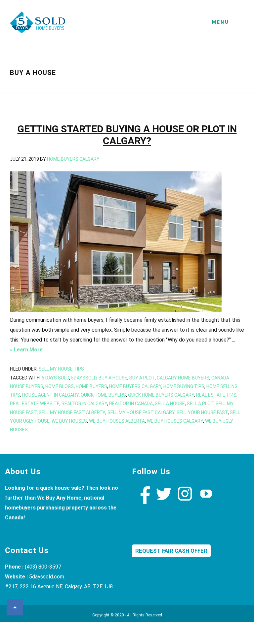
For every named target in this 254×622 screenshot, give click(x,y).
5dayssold (84, 377)
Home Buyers (91, 386)
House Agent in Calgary (50, 395)
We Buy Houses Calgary (38, 24)
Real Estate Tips (216, 395)
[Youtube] (206, 502)
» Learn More (37, 350)
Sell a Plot (200, 403)
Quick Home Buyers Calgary (161, 395)
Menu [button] (220, 22)
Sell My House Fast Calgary (141, 412)
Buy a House (113, 377)
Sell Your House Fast (202, 412)
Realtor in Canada (131, 403)
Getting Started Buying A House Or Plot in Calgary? (127, 135)
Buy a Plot (142, 377)
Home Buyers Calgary (135, 386)
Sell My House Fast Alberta (72, 412)
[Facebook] (142, 502)
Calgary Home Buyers (183, 377)
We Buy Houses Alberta (117, 421)
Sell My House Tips (61, 369)
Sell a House (170, 403)
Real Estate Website (35, 403)
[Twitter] (163, 502)
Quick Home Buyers (103, 395)
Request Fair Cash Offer (171, 551)
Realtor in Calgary (84, 403)
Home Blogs (59, 386)
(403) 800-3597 (43, 567)
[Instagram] (184, 502)
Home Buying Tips (183, 386)
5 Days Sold (55, 377)
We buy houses (69, 421)
